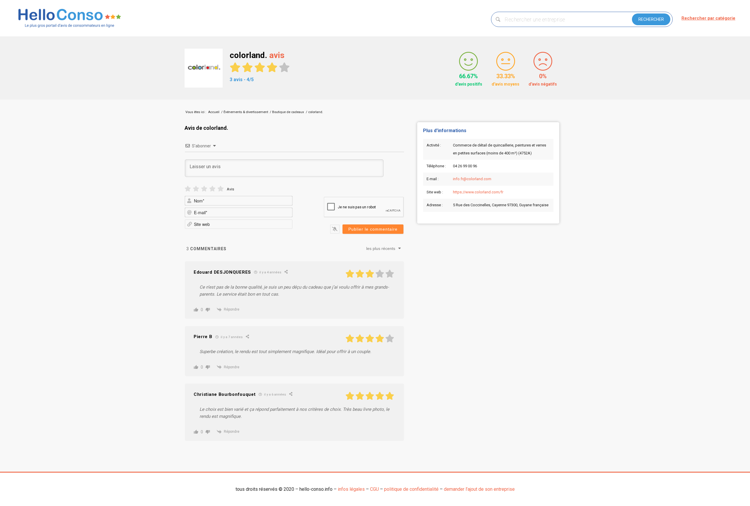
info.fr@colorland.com (472, 179)
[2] (196, 189)
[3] (204, 189)
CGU (374, 489)
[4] (212, 189)
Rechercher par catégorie (708, 18)
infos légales (351, 489)
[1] (188, 189)
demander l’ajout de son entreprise (479, 489)
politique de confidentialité (411, 489)
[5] (221, 189)
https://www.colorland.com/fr (478, 192)
